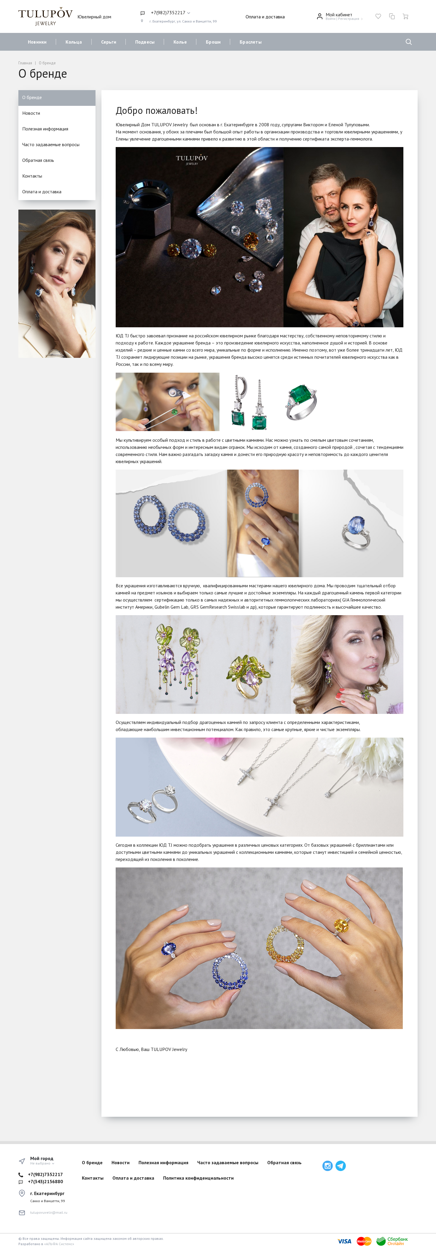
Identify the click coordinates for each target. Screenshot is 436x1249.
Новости (31, 113)
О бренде (32, 97)
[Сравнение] (391, 16)
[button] (178, 12)
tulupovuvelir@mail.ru (48, 1212)
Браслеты (251, 42)
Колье (180, 42)
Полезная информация (45, 129)
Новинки (37, 42)
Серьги (108, 42)
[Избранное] (378, 16)
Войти (330, 18)
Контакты (32, 176)
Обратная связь (38, 160)
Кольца (74, 42)
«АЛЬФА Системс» (59, 1244)
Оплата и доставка (265, 17)
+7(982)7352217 (45, 1174)
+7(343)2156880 (45, 1181)
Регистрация (348, 18)
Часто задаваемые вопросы (50, 144)
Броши (213, 42)
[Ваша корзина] (405, 16)
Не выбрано (40, 1163)
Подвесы (145, 42)
